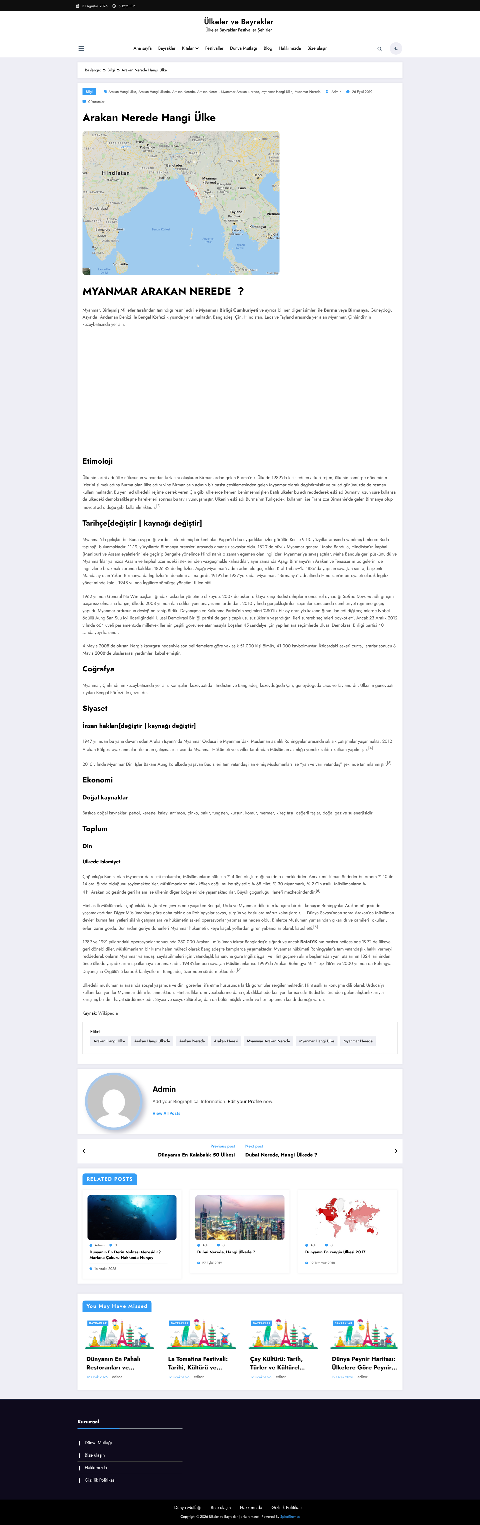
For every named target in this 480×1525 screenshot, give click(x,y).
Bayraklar (167, 48)
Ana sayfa (143, 48)
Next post (254, 1146)
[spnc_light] (396, 48)
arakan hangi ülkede (154, 91)
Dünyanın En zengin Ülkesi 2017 (335, 1252)
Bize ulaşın (318, 48)
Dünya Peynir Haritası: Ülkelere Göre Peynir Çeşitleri (259, 1363)
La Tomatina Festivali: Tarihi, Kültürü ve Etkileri (94, 1363)
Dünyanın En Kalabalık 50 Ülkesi (196, 1154)
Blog (268, 48)
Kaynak (89, 1013)
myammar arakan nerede (240, 91)
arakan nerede (183, 91)
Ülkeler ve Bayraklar (239, 21)
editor (94, 1377)
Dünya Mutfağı (243, 48)
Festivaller (214, 48)
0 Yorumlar (96, 101)
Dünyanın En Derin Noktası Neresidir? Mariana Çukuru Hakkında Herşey (125, 1254)
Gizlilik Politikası (100, 1480)
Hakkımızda (290, 48)
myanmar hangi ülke (277, 91)
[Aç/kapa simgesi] (81, 49)
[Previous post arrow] (84, 1151)
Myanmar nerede (307, 91)
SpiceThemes (290, 1516)
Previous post (222, 1146)
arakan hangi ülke (122, 91)
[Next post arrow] (396, 1151)
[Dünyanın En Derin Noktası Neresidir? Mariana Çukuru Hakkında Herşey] (132, 1217)
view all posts (166, 1113)
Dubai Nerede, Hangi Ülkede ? (281, 1154)
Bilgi (89, 91)
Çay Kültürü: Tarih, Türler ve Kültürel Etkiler (172, 1363)
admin (336, 91)
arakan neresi (207, 91)
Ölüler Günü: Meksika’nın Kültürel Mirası (338, 1363)
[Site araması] (380, 49)
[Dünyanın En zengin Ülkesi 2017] (347, 1217)
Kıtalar (188, 48)
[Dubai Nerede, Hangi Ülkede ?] (239, 1217)
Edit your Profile (245, 1101)
